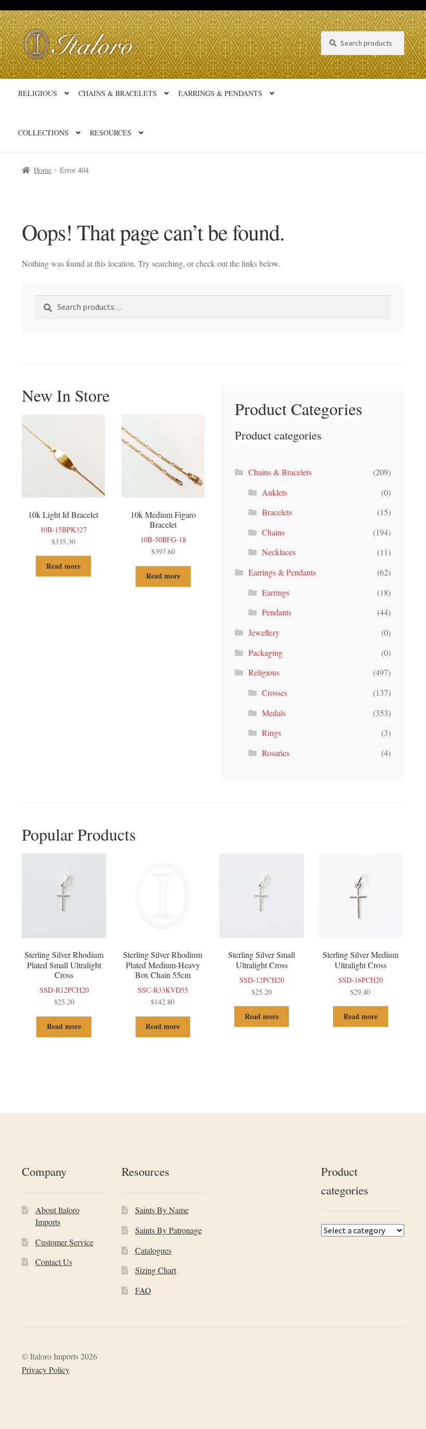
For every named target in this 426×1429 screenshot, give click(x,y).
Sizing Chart (155, 1270)
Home (42, 170)
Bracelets (277, 511)
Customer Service (64, 1241)
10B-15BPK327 (63, 527)
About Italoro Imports (57, 1215)
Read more (63, 565)
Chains (273, 532)
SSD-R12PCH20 (63, 978)
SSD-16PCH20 (360, 972)
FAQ (143, 1290)
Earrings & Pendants (220, 93)
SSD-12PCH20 (261, 972)
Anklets (274, 492)
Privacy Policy (46, 1369)
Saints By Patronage (168, 1230)
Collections (43, 133)
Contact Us (53, 1261)
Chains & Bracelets (117, 93)
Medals (274, 712)
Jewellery (263, 632)
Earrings (275, 592)
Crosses (274, 692)
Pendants (276, 612)
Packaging (265, 652)
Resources (110, 133)
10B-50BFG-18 (163, 532)
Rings (271, 732)
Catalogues (153, 1250)
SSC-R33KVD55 (162, 978)
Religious (37, 93)
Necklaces (279, 551)
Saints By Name (162, 1209)
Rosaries (275, 752)
